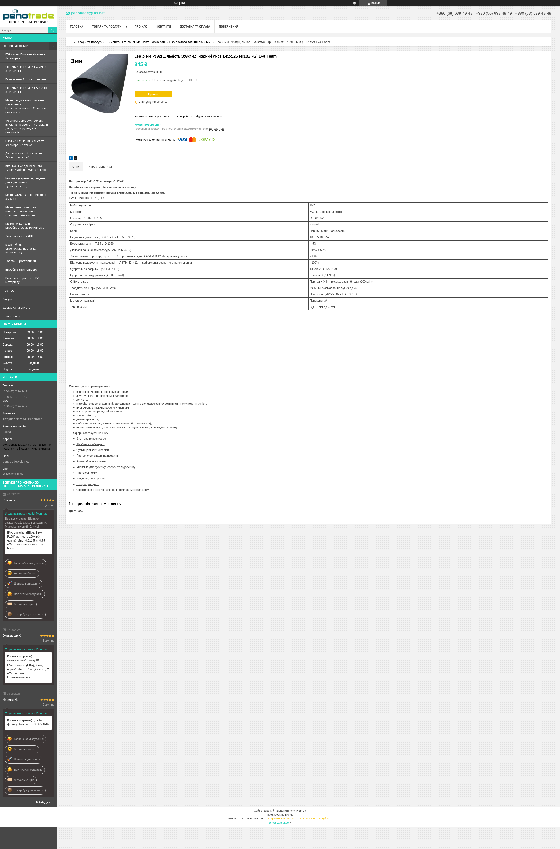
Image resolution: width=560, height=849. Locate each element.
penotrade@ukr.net (16, 461)
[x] (75, 159)
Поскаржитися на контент (281, 818)
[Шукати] (52, 30)
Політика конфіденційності (315, 818)
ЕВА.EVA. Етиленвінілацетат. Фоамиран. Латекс (24, 143)
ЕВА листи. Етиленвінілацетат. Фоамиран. (26, 56)
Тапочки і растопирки (20, 261)
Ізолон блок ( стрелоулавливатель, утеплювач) (20, 248)
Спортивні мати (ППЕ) (20, 236)
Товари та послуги (15, 46)
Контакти (163, 26)
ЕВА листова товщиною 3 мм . (190, 42)
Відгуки (8, 299)
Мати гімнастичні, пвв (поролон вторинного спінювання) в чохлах (20, 211)
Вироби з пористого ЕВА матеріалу (22, 280)
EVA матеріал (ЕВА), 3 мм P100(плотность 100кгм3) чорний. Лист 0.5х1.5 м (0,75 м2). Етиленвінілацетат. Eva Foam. (26, 540)
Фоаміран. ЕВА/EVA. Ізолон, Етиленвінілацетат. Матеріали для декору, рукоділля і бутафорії (26, 126)
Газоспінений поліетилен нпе (26, 79)
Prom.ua (301, 810)
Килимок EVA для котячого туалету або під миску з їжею (25, 168)
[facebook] (71, 159)
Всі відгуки (43, 802)
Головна (76, 26)
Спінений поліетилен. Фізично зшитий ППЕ (26, 90)
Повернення (11, 316)
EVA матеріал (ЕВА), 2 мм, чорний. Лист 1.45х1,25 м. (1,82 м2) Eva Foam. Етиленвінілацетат (28, 671)
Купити (153, 94)
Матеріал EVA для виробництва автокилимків (24, 225)
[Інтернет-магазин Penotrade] (28, 14)
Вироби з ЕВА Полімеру (21, 269)
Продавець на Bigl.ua (280, 814)
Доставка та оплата (17, 307)
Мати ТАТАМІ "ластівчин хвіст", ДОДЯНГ (26, 197)
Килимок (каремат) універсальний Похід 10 (23, 658)
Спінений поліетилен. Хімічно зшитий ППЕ (25, 69)
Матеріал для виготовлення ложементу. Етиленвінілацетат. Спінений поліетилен (25, 106)
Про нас (8, 290)
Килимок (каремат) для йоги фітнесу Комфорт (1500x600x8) (28, 722)
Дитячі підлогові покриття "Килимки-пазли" (23, 155)
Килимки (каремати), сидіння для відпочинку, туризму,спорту (25, 182)
